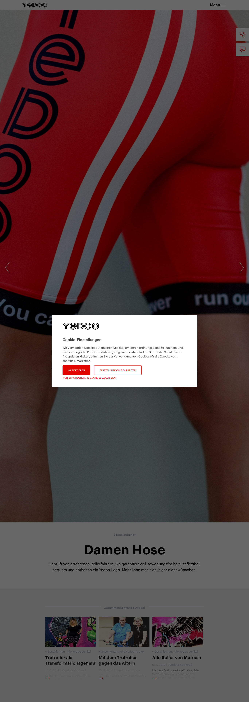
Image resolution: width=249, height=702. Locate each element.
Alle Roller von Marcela (176, 657)
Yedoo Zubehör (125, 534)
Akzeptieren (76, 370)
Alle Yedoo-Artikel (79, 651)
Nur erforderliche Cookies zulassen (89, 377)
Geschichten (56, 651)
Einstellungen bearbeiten (118, 370)
